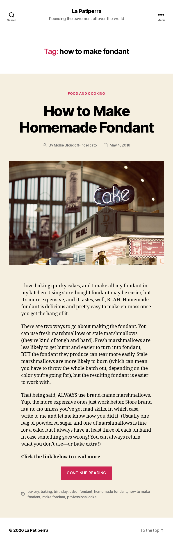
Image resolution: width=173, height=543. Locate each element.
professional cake (81, 497)
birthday (61, 491)
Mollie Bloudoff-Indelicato (75, 145)
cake (73, 491)
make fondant (53, 497)
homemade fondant (110, 491)
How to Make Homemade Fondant (86, 119)
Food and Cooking (86, 94)
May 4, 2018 (120, 145)
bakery (33, 491)
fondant (85, 491)
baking (46, 491)
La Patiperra (86, 11)
